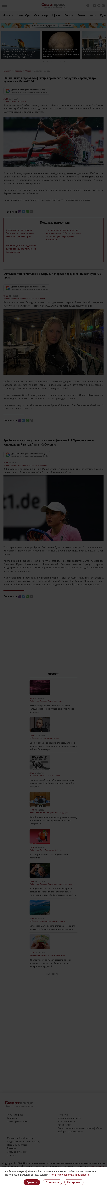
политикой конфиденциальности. (70, 1174)
